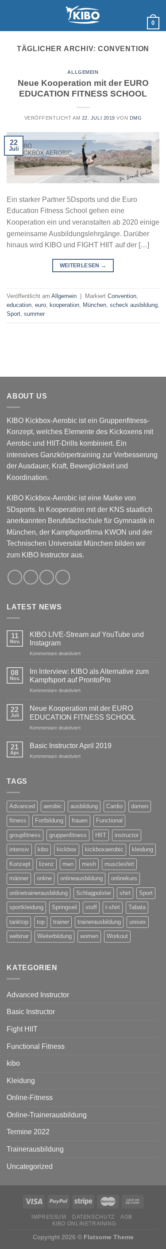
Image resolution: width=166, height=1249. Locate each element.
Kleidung (21, 1080)
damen (139, 806)
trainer (61, 922)
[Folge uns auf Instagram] (131, 17)
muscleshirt (119, 864)
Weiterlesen (83, 265)
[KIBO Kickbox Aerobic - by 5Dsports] (83, 15)
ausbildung (84, 806)
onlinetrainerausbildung (38, 893)
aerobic (52, 806)
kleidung (142, 849)
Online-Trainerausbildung (47, 1115)
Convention (122, 296)
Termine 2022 (28, 1132)
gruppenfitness (68, 835)
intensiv (19, 849)
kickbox (67, 849)
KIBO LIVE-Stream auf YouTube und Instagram (87, 639)
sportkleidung (26, 907)
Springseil (64, 907)
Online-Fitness (30, 1097)
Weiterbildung (54, 936)
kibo (43, 849)
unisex (137, 922)
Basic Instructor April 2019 (71, 745)
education (19, 305)
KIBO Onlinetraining (84, 1224)
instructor (127, 835)
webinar (19, 936)
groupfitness (25, 835)
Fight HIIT (22, 1029)
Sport (13, 313)
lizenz (46, 864)
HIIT (100, 835)
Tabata (137, 907)
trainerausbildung (99, 922)
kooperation (64, 305)
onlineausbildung (81, 878)
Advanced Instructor (38, 995)
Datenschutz (93, 1217)
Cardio (114, 806)
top (41, 922)
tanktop (18, 922)
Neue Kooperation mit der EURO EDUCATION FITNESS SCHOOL (83, 713)
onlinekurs (124, 878)
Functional (109, 820)
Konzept (20, 864)
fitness (18, 820)
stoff (91, 907)
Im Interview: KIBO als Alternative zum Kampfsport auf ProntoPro (89, 676)
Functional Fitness (36, 1046)
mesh (89, 864)
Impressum (48, 1217)
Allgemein (82, 72)
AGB (126, 1217)
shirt (125, 893)
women (89, 936)
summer (34, 313)
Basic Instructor (31, 1011)
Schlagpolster (93, 893)
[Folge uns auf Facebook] (131, 6)
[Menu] (12, 15)
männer (18, 878)
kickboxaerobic (104, 849)
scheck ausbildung (134, 305)
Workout (117, 936)
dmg (136, 118)
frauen (80, 820)
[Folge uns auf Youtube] (131, 40)
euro (40, 305)
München (94, 305)
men (67, 864)
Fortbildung (49, 820)
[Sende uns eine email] (131, 29)
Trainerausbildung (35, 1149)
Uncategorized (30, 1166)
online (44, 878)
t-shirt (112, 907)
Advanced (22, 806)
